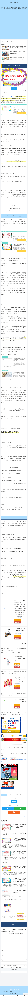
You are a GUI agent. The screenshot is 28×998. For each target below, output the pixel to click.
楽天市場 (17, 622)
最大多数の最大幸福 (18, 794)
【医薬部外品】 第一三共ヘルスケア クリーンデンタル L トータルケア (19, 679)
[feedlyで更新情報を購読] (20, 808)
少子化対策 (11, 794)
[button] (25, 460)
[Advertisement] (14, 25)
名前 (2, 950)
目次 (12, 205)
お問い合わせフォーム (14, 993)
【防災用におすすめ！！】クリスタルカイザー (19, 658)
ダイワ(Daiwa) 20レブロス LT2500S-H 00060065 (19, 629)
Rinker (19, 617)
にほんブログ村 (19, 759)
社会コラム (5, 794)
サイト (2, 960)
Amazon (17, 620)
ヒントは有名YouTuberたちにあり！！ (14, 208)
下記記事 (10, 96)
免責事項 (20, 991)
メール (2, 955)
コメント (3, 935)
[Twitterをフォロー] (8, 808)
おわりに (8, 210)
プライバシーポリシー (7, 991)
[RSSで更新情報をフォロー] (14, 812)
